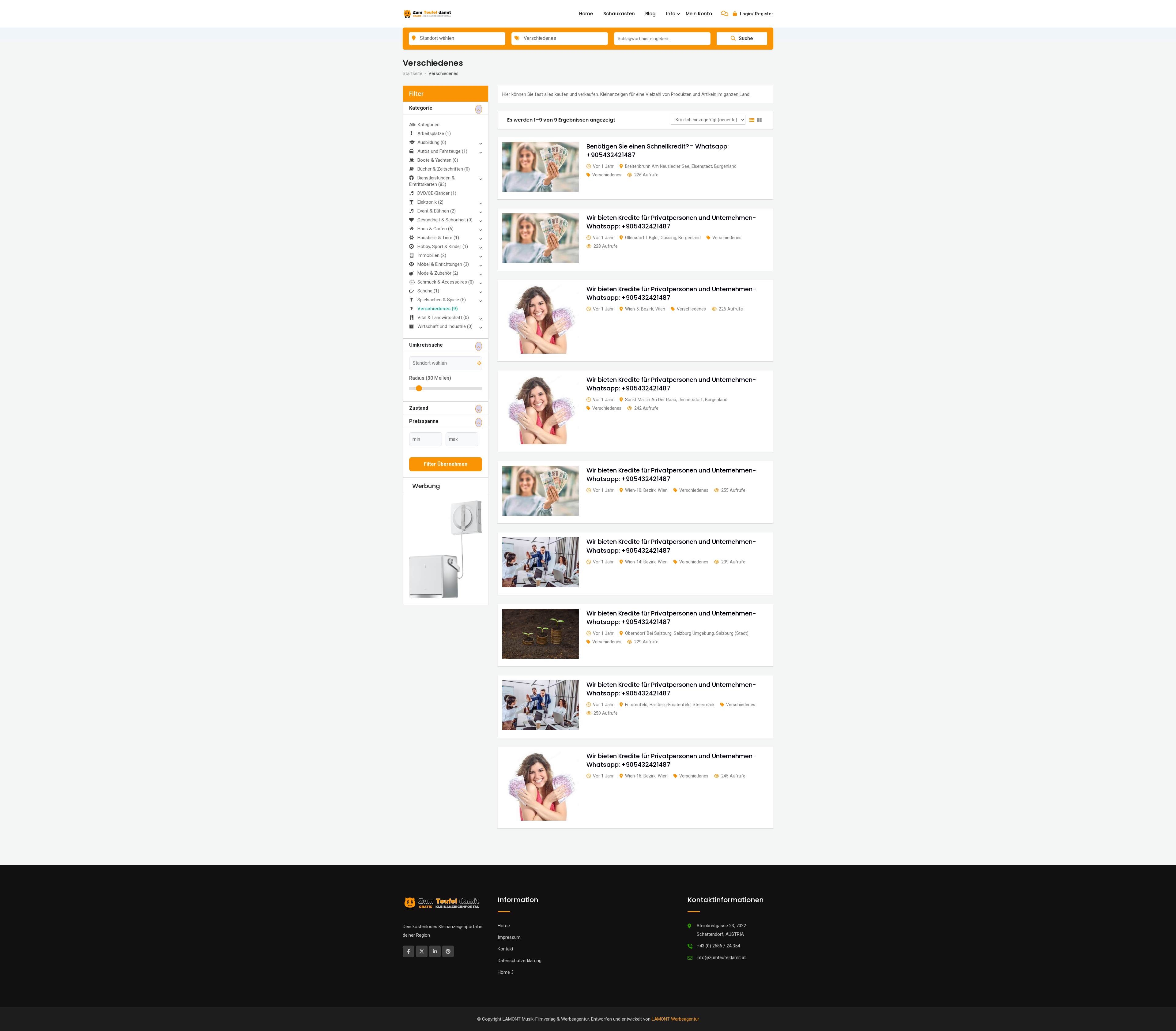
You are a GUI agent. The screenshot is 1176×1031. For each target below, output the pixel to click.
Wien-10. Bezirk (640, 490)
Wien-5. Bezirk (639, 309)
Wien (660, 309)
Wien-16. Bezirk (640, 775)
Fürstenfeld (636, 704)
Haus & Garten (435, 228)
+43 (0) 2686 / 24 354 (718, 946)
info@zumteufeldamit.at (721, 957)
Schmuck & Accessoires (445, 282)
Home (586, 13)
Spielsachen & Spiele (441, 300)
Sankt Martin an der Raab (650, 399)
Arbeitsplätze (434, 133)
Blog (650, 13)
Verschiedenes (437, 308)
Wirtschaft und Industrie (445, 326)
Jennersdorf (690, 399)
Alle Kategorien (424, 124)
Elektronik (430, 202)
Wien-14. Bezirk (640, 561)
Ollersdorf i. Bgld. (641, 237)
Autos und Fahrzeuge (442, 151)
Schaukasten (619, 13)
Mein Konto (699, 13)
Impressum (509, 937)
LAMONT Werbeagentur (675, 1019)
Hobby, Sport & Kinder (442, 246)
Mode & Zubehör (437, 273)
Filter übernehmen (445, 464)
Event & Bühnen (436, 211)
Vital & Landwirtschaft (443, 317)
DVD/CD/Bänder (436, 193)
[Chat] (724, 13)
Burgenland (725, 166)
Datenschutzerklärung (519, 960)
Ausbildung (431, 142)
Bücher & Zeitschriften (443, 169)
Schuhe (428, 291)
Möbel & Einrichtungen (443, 264)
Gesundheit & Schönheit (445, 220)
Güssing (668, 237)
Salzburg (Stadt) (732, 633)
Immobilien (431, 255)
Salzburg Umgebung (694, 633)
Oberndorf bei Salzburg (648, 633)
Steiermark (703, 704)
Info (670, 13)
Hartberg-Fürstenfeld (670, 704)
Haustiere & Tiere (438, 237)
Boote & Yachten (437, 160)
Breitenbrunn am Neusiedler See (657, 166)
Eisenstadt (702, 166)
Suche (746, 38)
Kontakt (505, 949)
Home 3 (506, 972)
